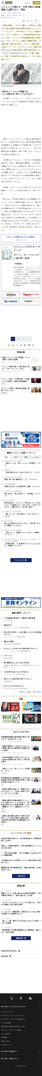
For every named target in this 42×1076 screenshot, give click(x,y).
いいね (35, 457)
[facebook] (21, 998)
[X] (12, 998)
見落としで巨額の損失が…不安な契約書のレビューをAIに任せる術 (21, 846)
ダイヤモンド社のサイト (9, 1051)
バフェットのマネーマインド (15, 15)
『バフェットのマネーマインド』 (14, 53)
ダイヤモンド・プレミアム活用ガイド (13, 1019)
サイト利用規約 (6, 1023)
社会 (2, 15)
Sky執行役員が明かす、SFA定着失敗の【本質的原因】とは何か (21, 839)
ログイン (27, 2)
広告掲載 (4, 1037)
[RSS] (30, 998)
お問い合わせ (5, 1041)
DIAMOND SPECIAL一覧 (10, 951)
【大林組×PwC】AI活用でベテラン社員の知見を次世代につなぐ (21, 861)
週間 (26, 457)
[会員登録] (36, 2)
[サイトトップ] (8, 2)
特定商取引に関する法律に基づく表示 (13, 1026)
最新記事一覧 (21, 938)
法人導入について (7, 1045)
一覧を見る (21, 876)
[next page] (29, 339)
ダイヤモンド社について (9, 1058)
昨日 (16, 457)
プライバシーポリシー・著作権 (11, 1030)
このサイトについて (7, 1012)
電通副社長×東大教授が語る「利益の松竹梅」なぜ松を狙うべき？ (21, 868)
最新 (6, 457)
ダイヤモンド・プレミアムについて (12, 1015)
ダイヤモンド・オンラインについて (13, 1006)
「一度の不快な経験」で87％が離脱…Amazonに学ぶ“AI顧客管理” (21, 854)
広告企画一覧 (6, 956)
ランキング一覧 (21, 560)
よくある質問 (5, 1034)
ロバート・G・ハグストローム (11, 13)
